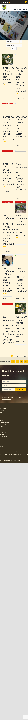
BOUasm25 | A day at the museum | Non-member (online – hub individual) (9, 128)
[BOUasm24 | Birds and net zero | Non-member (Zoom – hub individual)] (20, 59)
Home (1, 418)
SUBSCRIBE (20, 389)
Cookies (1, 446)
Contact (1, 426)
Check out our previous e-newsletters (11, 394)
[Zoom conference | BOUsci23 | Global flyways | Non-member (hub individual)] (20, 155)
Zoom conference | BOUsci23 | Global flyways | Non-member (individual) (21, 280)
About (1, 420)
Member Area (3, 432)
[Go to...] (24, 2)
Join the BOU (2, 434)
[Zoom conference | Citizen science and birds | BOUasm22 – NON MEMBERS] (7, 260)
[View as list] (15, 48)
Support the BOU (3, 436)
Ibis (1, 406)
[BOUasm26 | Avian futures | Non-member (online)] (7, 59)
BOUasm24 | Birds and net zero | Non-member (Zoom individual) (21, 126)
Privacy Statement (3, 442)
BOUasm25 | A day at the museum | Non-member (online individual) (9, 174)
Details (11, 89)
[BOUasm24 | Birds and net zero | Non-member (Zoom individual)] (20, 108)
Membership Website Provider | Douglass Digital (10, 460)
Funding (2, 410)
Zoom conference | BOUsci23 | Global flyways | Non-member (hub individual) (21, 177)
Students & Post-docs (4, 422)
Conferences (3, 408)
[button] (26, 9)
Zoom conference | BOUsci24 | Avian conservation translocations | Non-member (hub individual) (10, 229)
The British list (3, 424)
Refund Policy (3, 444)
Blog (1, 412)
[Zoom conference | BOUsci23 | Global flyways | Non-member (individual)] (20, 260)
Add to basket (5, 90)
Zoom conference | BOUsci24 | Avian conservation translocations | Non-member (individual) (10, 330)
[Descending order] (21, 41)
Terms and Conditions (6, 399)
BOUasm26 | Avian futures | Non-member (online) (9, 75)
